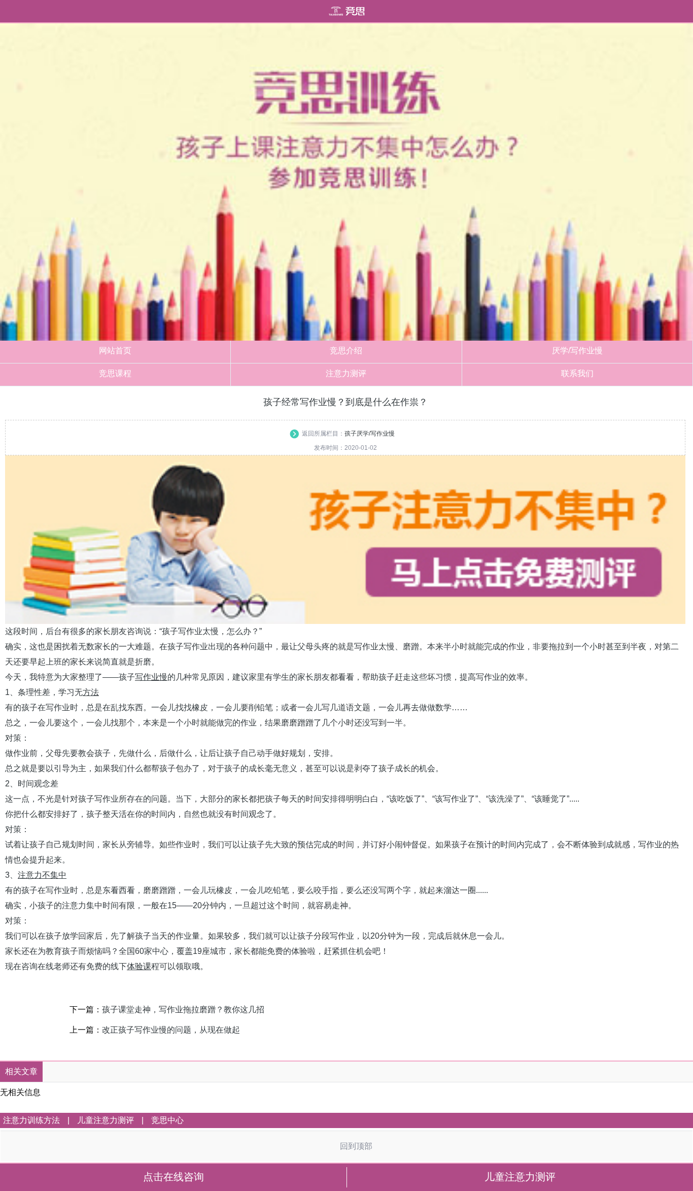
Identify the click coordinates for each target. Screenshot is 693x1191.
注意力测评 (346, 373)
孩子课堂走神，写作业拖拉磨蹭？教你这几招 (183, 1009)
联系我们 (577, 373)
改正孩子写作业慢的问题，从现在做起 (171, 1029)
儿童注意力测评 (105, 1120)
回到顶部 (356, 1146)
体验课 (139, 966)
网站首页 (115, 350)
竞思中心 (167, 1120)
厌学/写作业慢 (577, 350)
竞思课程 (115, 373)
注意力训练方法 (31, 1120)
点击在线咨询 (173, 1176)
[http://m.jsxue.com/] (346, 11)
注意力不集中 (42, 875)
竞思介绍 (346, 350)
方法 (91, 692)
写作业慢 (151, 677)
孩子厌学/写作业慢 (369, 433)
